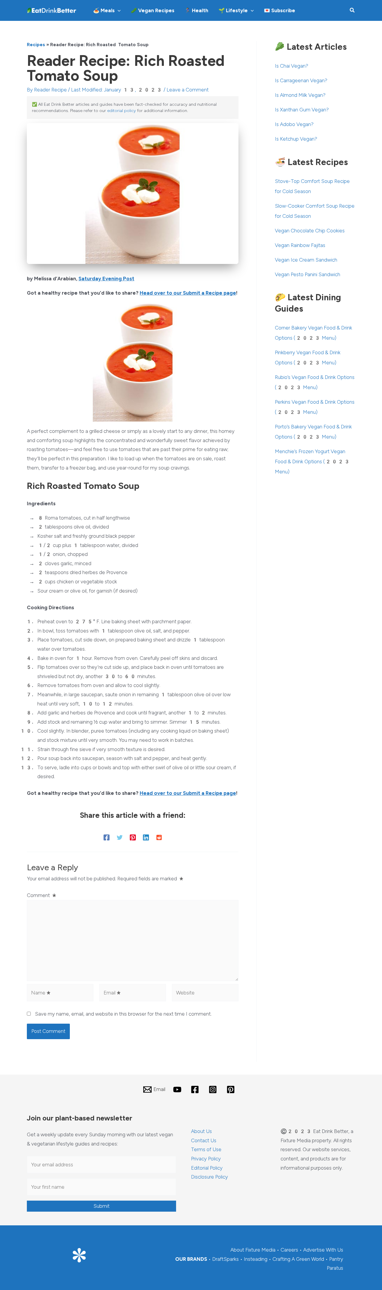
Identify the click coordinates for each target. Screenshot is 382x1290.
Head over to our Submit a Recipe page (188, 293)
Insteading (255, 1259)
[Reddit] (159, 837)
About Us (201, 1131)
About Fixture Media (252, 1250)
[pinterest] (231, 1089)
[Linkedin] (146, 837)
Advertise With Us (323, 1250)
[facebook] (196, 1089)
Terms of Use (206, 1149)
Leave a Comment (188, 90)
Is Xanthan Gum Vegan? (302, 110)
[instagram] (214, 1089)
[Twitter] (120, 837)
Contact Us (203, 1140)
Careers (289, 1250)
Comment (42, 895)
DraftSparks (225, 1259)
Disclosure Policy (209, 1177)
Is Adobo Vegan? (294, 124)
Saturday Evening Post (106, 279)
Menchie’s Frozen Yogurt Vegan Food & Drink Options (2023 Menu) (312, 461)
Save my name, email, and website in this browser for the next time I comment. (123, 1014)
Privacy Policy (206, 1159)
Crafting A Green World (298, 1259)
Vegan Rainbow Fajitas (300, 245)
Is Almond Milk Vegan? (300, 95)
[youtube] (178, 1089)
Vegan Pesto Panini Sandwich (307, 274)
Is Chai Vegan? (291, 66)
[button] (118, 10)
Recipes (36, 44)
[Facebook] (107, 837)
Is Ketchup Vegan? (296, 139)
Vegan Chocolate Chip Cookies (310, 231)
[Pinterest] (133, 837)
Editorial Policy (207, 1168)
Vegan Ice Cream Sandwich (306, 260)
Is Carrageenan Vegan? (301, 80)
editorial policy (121, 110)
